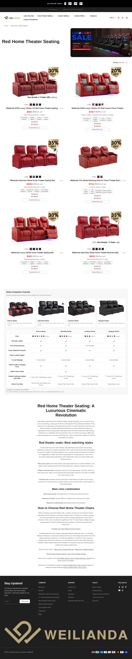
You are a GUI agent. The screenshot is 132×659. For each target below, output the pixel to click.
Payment (95, 601)
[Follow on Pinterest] (126, 587)
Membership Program (46, 604)
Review (41, 590)
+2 (106, 104)
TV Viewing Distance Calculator (49, 597)
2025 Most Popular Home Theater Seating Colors (73, 558)
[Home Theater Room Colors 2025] (74, 567)
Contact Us (71, 587)
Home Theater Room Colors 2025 (74, 565)
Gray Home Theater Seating (77, 554)
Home (6, 26)
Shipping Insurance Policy (101, 594)
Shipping (71, 594)
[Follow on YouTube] (119, 590)
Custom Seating (63, 16)
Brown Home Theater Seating (56, 554)
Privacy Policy (97, 590)
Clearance (93, 16)
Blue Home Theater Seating (84, 549)
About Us (42, 587)
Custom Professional (31, 19)
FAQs (70, 590)
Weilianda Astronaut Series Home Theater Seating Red (32, 180)
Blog (40, 614)
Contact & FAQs (79, 16)
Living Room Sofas (45, 607)
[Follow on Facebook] (119, 587)
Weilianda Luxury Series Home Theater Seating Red (32, 253)
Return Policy (96, 587)
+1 (43, 104)
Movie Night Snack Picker (47, 601)
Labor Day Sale (29, 16)
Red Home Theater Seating (19, 26)
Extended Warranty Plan (76, 601)
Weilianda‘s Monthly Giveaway (49, 594)
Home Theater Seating (44, 16)
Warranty (71, 597)
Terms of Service (98, 597)
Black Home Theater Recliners (64, 549)
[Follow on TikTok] (122, 590)
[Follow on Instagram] (122, 587)
